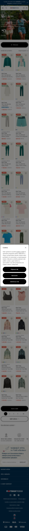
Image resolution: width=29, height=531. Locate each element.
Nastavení (14, 275)
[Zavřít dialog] (25, 247)
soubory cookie (20, 251)
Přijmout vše (14, 269)
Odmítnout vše (14, 281)
